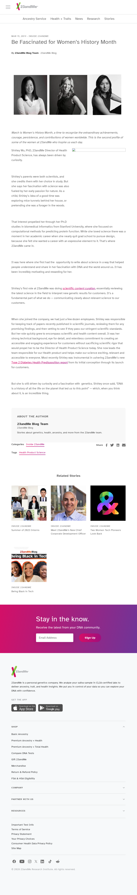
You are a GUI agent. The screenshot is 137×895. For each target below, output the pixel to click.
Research (93, 19)
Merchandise (18, 765)
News (79, 19)
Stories (109, 19)
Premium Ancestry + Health (26, 740)
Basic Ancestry (19, 734)
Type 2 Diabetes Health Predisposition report (39, 362)
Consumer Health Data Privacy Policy (31, 843)
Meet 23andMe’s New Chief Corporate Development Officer (68, 532)
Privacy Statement (21, 834)
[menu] (10, 7)
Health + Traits (60, 19)
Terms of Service (20, 829)
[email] (124, 445)
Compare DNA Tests (22, 753)
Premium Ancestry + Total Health (29, 746)
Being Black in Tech (22, 591)
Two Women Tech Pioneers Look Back (105, 532)
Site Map (16, 848)
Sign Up (90, 638)
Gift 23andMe (19, 759)
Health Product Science (32, 452)
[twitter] (112, 445)
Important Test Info (22, 824)
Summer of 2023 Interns (25, 530)
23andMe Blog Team (27, 52)
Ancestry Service (34, 19)
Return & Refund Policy (24, 772)
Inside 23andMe (35, 444)
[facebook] (106, 445)
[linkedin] (118, 445)
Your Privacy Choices (23, 838)
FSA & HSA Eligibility (23, 778)
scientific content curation (79, 288)
